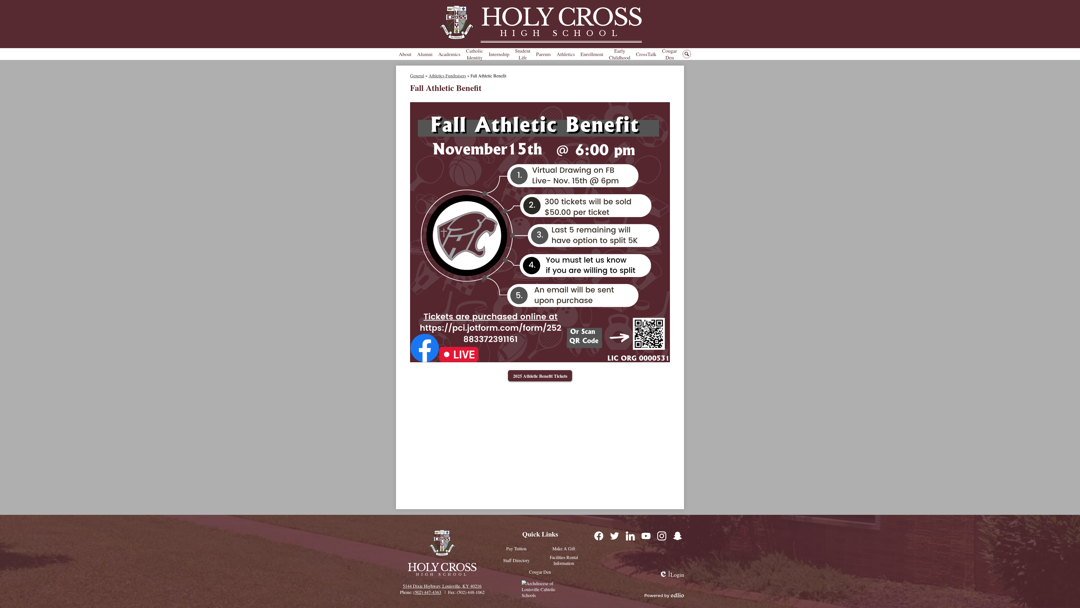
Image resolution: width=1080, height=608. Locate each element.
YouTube (645, 535)
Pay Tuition (516, 548)
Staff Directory (516, 560)
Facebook (598, 535)
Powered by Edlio (664, 595)
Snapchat (677, 535)
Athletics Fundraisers (447, 76)
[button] (405, 54)
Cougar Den (540, 572)
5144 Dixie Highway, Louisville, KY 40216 (442, 586)
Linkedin (630, 535)
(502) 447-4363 (427, 592)
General (417, 76)
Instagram (661, 535)
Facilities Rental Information (564, 560)
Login (671, 574)
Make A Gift (563, 548)
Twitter (614, 535)
